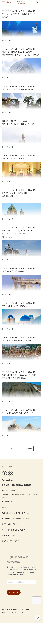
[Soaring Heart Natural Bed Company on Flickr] (14, 473)
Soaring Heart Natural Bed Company (23, 609)
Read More (7, 40)
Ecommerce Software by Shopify (15, 612)
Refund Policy (10, 524)
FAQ (4, 507)
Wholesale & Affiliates (15, 513)
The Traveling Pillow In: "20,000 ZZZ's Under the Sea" (19, 14)
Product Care (10, 541)
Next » (29, 449)
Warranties (9, 535)
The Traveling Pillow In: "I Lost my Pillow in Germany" (21, 193)
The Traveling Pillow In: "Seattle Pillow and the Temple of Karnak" (19, 375)
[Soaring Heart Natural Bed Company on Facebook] (5, 473)
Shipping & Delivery (13, 530)
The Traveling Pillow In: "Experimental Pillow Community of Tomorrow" (20, 52)
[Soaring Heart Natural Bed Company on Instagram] (11, 473)
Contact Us (9, 501)
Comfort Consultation (15, 518)
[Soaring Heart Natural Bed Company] (21, 2)
